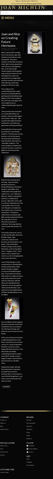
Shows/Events (4, 429)
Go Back (6, 387)
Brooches (29, 438)
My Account (26, 1)
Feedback (29, 462)
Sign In (17, 1)
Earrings (29, 420)
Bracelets (29, 426)
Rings (28, 435)
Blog (1, 426)
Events (31, 452)
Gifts (1, 449)
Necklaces (29, 429)
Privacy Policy (30, 465)
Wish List (34, 1)
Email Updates (33, 449)
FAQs (28, 459)
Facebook (31, 445)
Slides (28, 432)
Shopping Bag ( (32, 3)
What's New (3, 445)
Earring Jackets (30, 423)
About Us (3, 423)
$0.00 (39, 3)
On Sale (2, 455)
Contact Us (3, 420)
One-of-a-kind (4, 452)
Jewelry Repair (4, 472)
